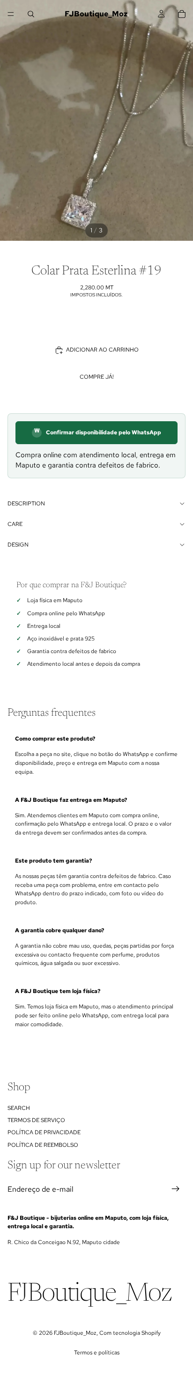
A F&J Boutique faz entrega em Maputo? (71, 800)
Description (26, 503)
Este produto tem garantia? (53, 860)
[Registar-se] (176, 1189)
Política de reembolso (42, 1144)
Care (14, 524)
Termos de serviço (36, 1120)
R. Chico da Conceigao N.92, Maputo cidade (63, 1242)
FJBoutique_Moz (75, 1333)
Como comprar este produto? (55, 738)
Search (18, 1107)
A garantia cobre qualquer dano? (59, 930)
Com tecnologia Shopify (130, 1333)
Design (18, 544)
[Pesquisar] (31, 14)
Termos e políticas (96, 1352)
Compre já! (97, 377)
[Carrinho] (181, 14)
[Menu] (11, 14)
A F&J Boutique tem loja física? (57, 991)
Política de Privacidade (44, 1132)
